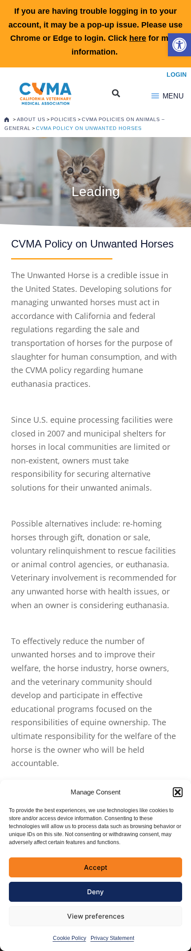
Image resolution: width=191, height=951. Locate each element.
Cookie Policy (69, 938)
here (137, 38)
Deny (95, 892)
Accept (95, 867)
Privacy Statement (112, 938)
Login (177, 74)
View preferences (95, 916)
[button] (179, 44)
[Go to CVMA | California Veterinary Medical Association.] (6, 119)
